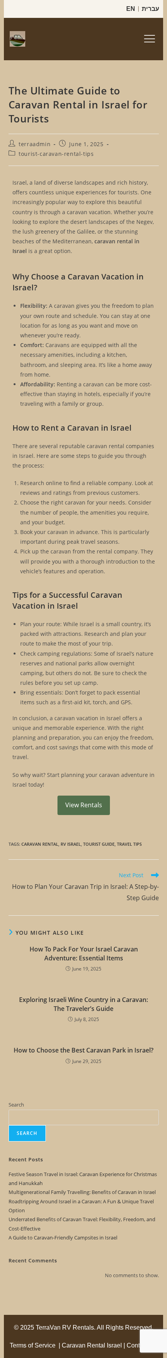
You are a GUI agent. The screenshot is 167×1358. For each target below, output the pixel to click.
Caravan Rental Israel (92, 1345)
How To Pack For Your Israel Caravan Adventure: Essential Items (84, 953)
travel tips (129, 844)
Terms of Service (33, 1345)
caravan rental (39, 844)
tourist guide (99, 844)
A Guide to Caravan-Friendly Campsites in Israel (63, 1237)
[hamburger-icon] (148, 39)
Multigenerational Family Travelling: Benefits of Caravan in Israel (82, 1192)
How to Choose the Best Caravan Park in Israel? (83, 1050)
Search (16, 1104)
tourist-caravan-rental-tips (56, 153)
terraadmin (34, 144)
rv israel (71, 844)
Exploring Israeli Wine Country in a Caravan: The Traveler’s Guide (83, 1003)
